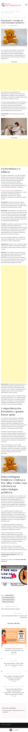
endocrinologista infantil (8, 190)
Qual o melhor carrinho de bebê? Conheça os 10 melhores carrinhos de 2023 (14, 677)
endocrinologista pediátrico (8, 599)
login (14, 710)
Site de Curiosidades (6, 724)
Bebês (2, 17)
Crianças (8, 17)
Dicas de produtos (17, 673)
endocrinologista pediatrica (8, 597)
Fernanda (16, 730)
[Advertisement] (14, 77)
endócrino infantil (9, 595)
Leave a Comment (14, 25)
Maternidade (16, 17)
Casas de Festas (13, 686)
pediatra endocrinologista (8, 601)
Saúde (24, 17)
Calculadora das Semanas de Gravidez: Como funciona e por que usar (14, 650)
